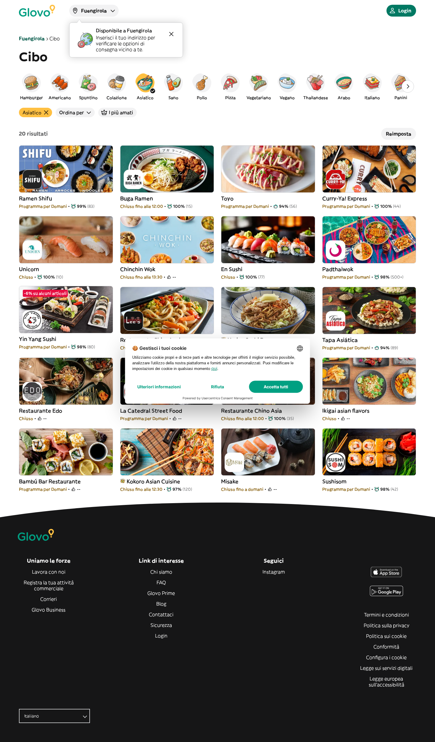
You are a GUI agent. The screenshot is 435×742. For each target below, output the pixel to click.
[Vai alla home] (37, 11)
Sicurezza (161, 625)
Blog (161, 604)
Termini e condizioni (386, 615)
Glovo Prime (161, 593)
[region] (217, 86)
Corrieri (48, 599)
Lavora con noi (48, 572)
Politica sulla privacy (386, 625)
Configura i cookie (386, 657)
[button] (31, 86)
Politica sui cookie (386, 636)
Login (161, 636)
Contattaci (161, 614)
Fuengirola (32, 38)
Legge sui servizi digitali (386, 668)
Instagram (273, 572)
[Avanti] (408, 86)
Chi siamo (161, 572)
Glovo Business (48, 610)
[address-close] (171, 34)
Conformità (386, 647)
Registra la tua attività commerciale (49, 585)
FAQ (161, 582)
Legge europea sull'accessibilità (386, 682)
